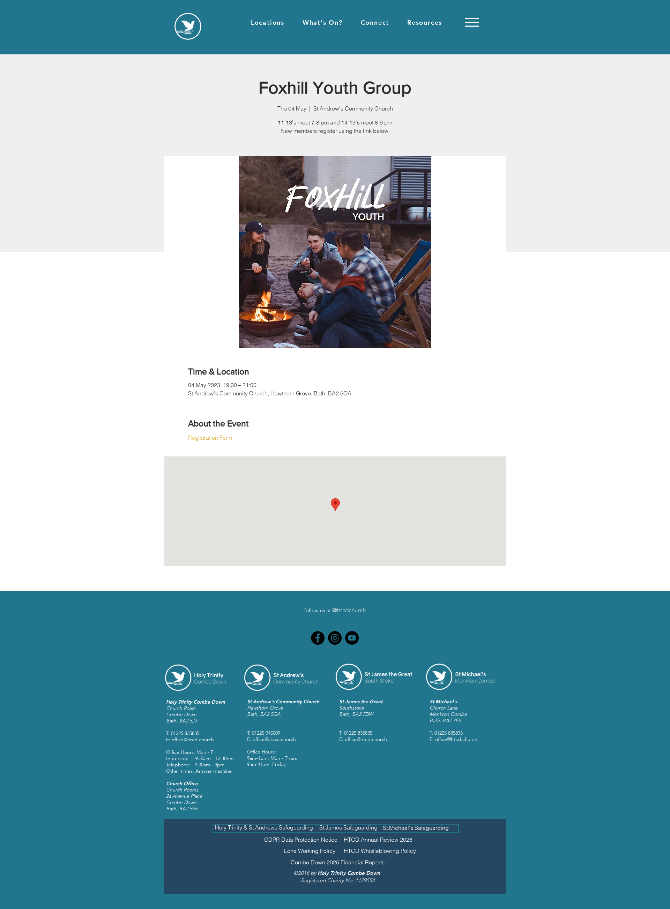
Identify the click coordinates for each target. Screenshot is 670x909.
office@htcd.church (193, 739)
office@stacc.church (274, 739)
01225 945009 (266, 733)
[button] (267, 22)
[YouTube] (352, 638)
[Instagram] (335, 638)
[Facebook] (318, 638)
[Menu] (472, 22)
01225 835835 (185, 733)
